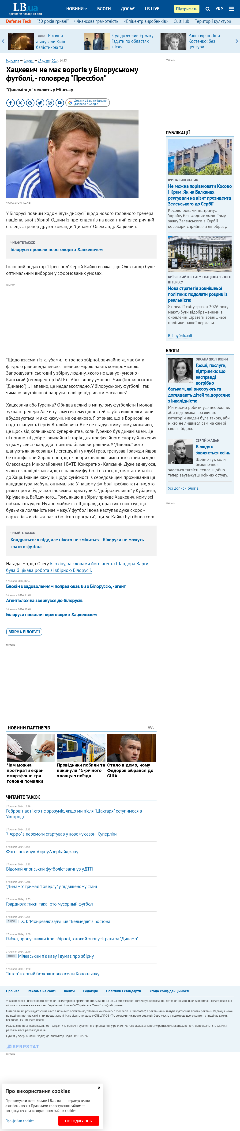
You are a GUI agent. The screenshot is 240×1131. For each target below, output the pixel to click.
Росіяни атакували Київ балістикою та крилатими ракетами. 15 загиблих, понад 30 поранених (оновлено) (57, 50)
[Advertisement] (81, 320)
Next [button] (237, 41)
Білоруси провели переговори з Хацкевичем (57, 249)
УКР (219, 8)
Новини (75, 9)
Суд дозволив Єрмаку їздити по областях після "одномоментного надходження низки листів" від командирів (133, 49)
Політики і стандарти (123, 990)
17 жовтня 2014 (48, 60)
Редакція (90, 990)
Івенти (69, 990)
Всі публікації (180, 335)
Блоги (104, 9)
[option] (44, 41)
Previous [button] (3, 41)
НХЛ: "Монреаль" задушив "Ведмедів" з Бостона (59, 921)
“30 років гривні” (53, 21)
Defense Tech (18, 21)
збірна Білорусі (24, 632)
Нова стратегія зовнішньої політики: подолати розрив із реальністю (198, 294)
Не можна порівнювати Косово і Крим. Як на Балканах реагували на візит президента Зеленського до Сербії (200, 195)
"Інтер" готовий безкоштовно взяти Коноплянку (52, 974)
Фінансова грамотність (96, 21)
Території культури (213, 21)
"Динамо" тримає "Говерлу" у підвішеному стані (51, 886)
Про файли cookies (19, 1121)
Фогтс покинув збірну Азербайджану (42, 851)
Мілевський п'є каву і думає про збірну (51, 956)
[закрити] (99, 1087)
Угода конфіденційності (169, 990)
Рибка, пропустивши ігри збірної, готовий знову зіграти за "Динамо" (72, 939)
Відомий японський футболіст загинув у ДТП (49, 869)
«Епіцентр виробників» (146, 21)
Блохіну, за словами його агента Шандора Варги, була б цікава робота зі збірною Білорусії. (78, 567)
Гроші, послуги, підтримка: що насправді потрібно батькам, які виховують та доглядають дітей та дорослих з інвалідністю (199, 383)
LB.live (152, 9)
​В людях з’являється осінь (213, 449)
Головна (12, 60)
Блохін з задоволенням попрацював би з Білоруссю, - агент (66, 586)
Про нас (12, 990)
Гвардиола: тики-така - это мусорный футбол (49, 904)
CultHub (181, 21)
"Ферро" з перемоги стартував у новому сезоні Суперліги (61, 834)
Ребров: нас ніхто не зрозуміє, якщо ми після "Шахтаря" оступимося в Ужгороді (74, 814)
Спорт (29, 60)
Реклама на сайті (42, 990)
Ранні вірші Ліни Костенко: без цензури (204, 41)
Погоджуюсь (78, 1121)
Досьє (128, 9)
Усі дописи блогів (183, 488)
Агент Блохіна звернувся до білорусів (44, 600)
